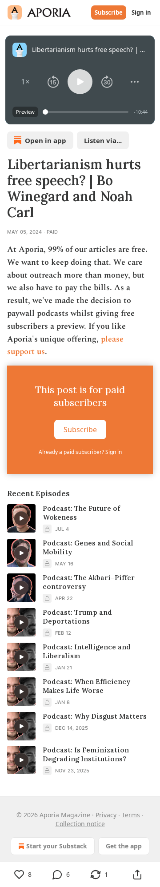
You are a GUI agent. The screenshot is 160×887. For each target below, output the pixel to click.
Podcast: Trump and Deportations (77, 616)
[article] (80, 518)
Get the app (124, 846)
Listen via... (103, 140)
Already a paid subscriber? (80, 452)
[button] (25, 81)
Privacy (106, 815)
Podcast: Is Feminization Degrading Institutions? (86, 754)
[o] (21, 518)
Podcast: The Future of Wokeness (81, 512)
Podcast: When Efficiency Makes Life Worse (86, 686)
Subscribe (109, 12)
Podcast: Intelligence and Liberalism (87, 651)
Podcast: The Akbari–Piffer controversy (89, 582)
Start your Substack (56, 846)
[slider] (86, 111)
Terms (131, 815)
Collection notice (80, 823)
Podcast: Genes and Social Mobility (88, 547)
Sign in (141, 12)
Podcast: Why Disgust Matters (95, 716)
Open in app (45, 140)
